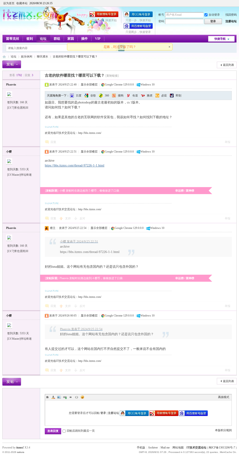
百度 (78, 95)
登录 (103, 413)
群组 (57, 38)
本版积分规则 (223, 430)
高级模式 (223, 397)
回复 (53, 142)
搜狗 (120, 95)
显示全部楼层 (89, 84)
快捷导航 (220, 38)
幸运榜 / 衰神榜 (184, 190)
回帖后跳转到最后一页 (81, 430)
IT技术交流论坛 (196, 447)
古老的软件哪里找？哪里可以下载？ (75, 56)
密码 (161, 21)
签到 (29, 38)
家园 (70, 38)
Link (65, 397)
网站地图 (178, 447)
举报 (227, 142)
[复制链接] (112, 75)
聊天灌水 (42, 56)
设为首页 (8, 3)
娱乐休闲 (26, 56)
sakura (20, 452)
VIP (98, 38)
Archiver (153, 447)
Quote (70, 397)
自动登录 (214, 14)
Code (76, 397)
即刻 (178, 95)
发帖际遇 (51, 190)
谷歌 (93, 95)
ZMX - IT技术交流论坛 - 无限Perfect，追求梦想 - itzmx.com (4, 56)
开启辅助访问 (235, 3)
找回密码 (231, 14)
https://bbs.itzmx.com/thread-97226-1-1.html (74, 165)
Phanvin (11, 84)
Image (59, 397)
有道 (135, 95)
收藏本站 (22, 3)
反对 (82, 218)
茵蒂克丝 (12, 38)
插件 (84, 38)
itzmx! (20, 447)
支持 (68, 218)
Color (53, 397)
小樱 (9, 151)
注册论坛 (231, 21)
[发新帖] (11, 64)
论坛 (43, 38)
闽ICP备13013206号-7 (222, 447)
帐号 (161, 14)
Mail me (165, 447)
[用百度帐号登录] (138, 27)
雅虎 (149, 95)
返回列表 (228, 65)
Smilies (82, 397)
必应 (164, 95)
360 (107, 95)
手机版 (141, 447)
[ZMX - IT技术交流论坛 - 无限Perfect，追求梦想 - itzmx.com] (30, 20)
